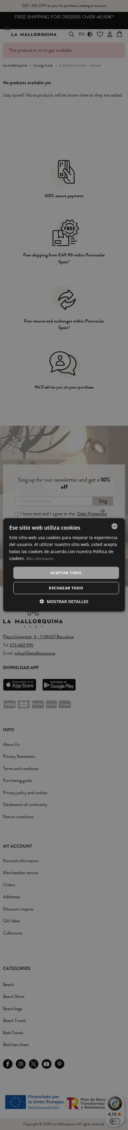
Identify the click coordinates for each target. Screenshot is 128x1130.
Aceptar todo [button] (66, 572)
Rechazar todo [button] (66, 588)
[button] (64, 601)
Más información (40, 558)
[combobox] (114, 526)
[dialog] (64, 565)
